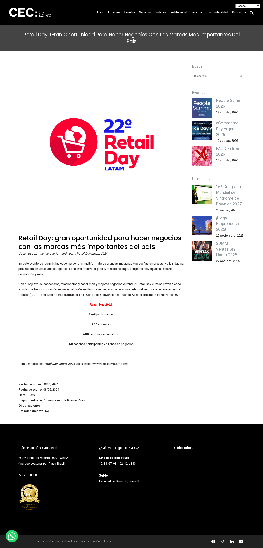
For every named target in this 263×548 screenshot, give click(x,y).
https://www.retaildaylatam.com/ (106, 363)
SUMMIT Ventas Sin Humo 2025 (226, 249)
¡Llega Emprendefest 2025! (229, 224)
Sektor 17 (106, 541)
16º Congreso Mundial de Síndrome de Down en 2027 (229, 195)
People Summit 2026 (230, 103)
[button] (12, 536)
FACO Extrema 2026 (229, 151)
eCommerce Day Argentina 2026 (228, 129)
